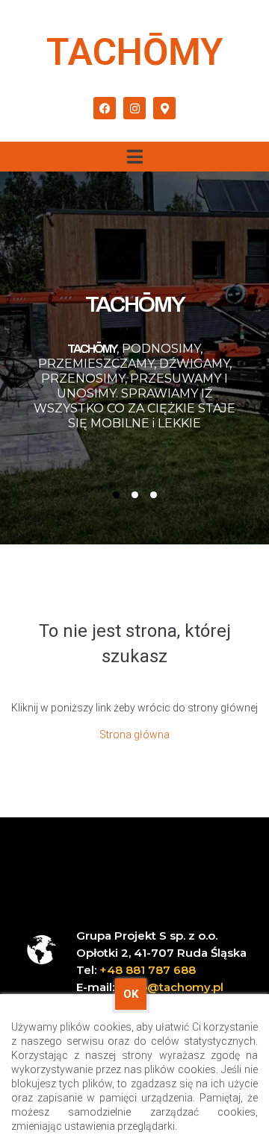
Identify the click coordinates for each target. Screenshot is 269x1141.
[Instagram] (134, 108)
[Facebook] (104, 108)
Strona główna (134, 735)
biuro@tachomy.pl (170, 987)
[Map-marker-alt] (164, 108)
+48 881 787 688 (147, 970)
